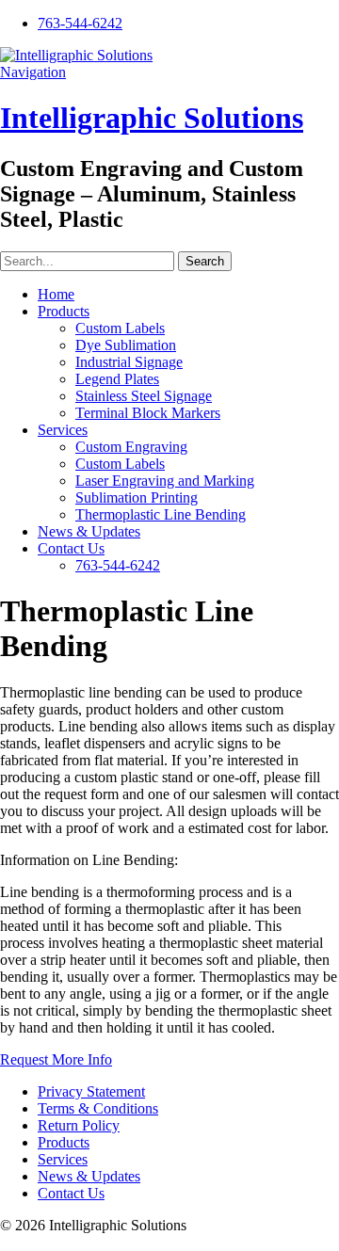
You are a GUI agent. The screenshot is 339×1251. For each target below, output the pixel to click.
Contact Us (71, 548)
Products (63, 311)
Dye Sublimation (125, 345)
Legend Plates (117, 379)
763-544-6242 (80, 23)
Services (63, 430)
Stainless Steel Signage (143, 396)
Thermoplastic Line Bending (160, 514)
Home (56, 294)
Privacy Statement (91, 1091)
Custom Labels (120, 328)
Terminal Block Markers (147, 413)
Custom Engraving (131, 447)
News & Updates (89, 531)
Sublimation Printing (136, 497)
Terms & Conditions (98, 1108)
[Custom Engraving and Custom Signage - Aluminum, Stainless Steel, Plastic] (76, 55)
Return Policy (79, 1125)
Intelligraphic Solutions (151, 118)
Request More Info (56, 1059)
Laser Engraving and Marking (164, 481)
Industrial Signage (129, 362)
